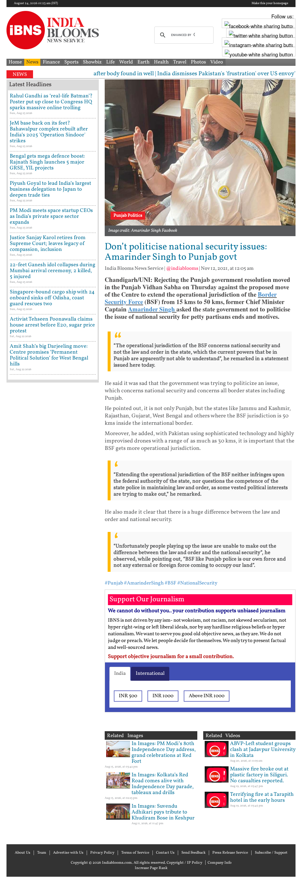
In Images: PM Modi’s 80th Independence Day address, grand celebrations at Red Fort (164, 752)
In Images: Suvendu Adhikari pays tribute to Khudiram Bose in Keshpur (163, 812)
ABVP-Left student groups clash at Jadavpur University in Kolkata (263, 749)
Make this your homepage (270, 3)
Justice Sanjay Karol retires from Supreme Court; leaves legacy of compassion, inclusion (48, 243)
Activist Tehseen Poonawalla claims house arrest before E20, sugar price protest (52, 325)
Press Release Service (230, 852)
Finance (51, 62)
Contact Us (165, 852)
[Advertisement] (52, 612)
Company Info (220, 862)
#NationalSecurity (197, 583)
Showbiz (92, 62)
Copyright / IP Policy (184, 862)
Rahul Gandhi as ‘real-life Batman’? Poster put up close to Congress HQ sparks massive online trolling (51, 102)
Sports (71, 62)
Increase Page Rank (151, 868)
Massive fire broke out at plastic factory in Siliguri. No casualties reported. (259, 775)
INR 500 (128, 696)
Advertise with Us (68, 852)
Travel (179, 62)
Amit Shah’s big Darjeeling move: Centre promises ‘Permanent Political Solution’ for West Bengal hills (49, 355)
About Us (22, 852)
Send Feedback (193, 852)
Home (15, 62)
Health (161, 62)
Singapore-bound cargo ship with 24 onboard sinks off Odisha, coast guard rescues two (52, 298)
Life (110, 62)
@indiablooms (182, 268)
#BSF (170, 583)
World (126, 62)
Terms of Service (135, 852)
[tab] (119, 673)
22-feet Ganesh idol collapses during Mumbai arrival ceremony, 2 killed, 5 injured (52, 270)
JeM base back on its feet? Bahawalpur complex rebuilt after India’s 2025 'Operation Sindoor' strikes (49, 132)
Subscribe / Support (271, 852)
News (32, 62)
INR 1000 (162, 696)
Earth (143, 62)
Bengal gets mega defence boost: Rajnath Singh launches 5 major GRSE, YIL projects (47, 162)
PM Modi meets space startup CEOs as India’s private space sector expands (51, 216)
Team (41, 852)
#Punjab (114, 583)
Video (216, 62)
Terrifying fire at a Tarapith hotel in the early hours (262, 797)
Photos (198, 62)
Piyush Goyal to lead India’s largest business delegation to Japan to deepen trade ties (50, 189)
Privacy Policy (102, 852)
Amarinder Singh (152, 309)
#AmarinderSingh (144, 583)
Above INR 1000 (206, 696)
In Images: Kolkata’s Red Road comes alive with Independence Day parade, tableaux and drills (163, 783)
